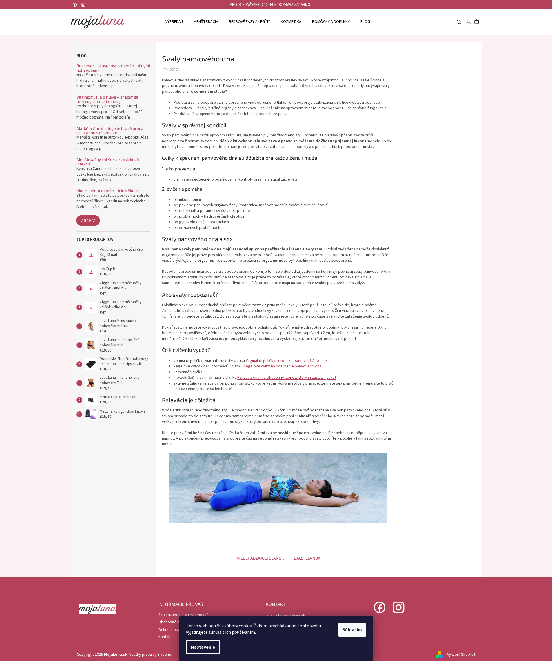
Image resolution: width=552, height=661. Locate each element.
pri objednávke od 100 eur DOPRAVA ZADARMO (270, 4)
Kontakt (165, 637)
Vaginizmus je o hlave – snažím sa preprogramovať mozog (107, 99)
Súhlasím (352, 630)
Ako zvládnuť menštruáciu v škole (107, 190)
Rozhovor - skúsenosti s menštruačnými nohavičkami (113, 67)
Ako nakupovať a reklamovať (183, 615)
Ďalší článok (307, 558)
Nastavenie (203, 647)
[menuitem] (174, 21)
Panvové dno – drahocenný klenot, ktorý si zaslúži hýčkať (286, 377)
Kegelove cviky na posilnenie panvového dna (282, 366)
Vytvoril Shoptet (461, 655)
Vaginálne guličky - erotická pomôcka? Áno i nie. (287, 361)
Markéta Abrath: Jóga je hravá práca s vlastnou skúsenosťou (109, 130)
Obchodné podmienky (177, 622)
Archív (88, 220)
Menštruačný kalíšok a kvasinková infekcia (107, 161)
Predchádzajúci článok (260, 558)
